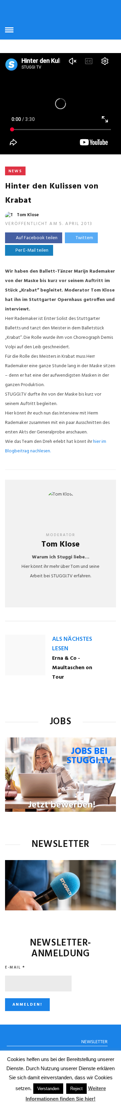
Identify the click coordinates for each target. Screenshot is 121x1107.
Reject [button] (76, 1088)
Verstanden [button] (48, 1088)
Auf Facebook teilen (36, 238)
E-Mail (15, 967)
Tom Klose (28, 215)
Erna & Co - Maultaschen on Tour (72, 668)
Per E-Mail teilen (30, 250)
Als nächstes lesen (72, 644)
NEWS (15, 171)
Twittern (84, 238)
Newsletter (94, 1042)
